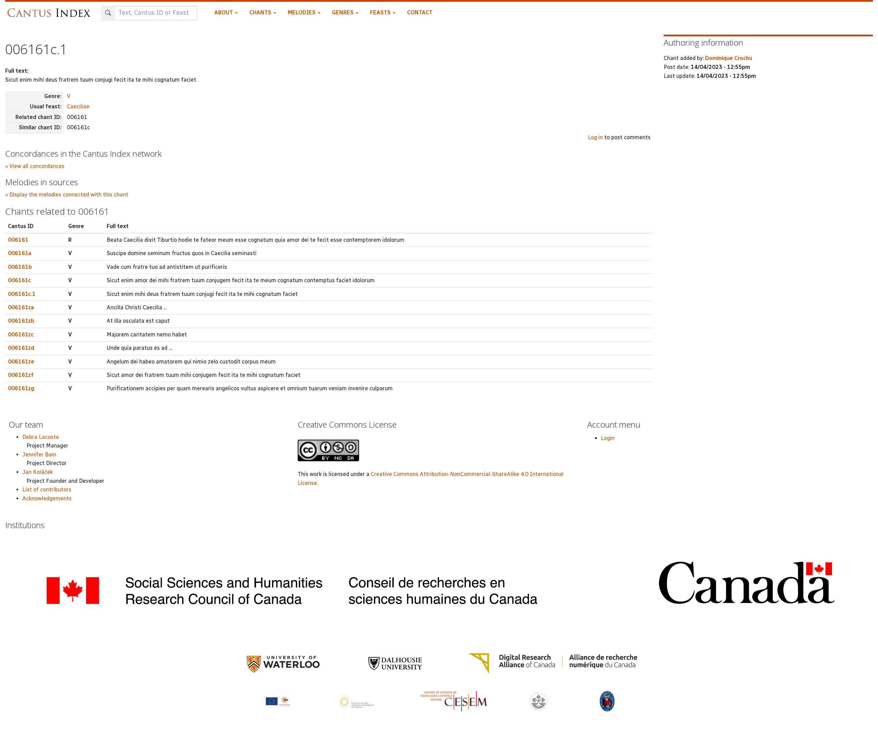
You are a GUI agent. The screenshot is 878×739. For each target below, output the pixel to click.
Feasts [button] (381, 12)
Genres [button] (343, 12)
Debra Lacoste (40, 437)
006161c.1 (22, 294)
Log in (595, 137)
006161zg (21, 388)
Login (608, 438)
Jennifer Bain (39, 454)
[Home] (50, 9)
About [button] (224, 12)
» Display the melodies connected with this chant (66, 194)
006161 (18, 240)
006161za (21, 307)
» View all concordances (34, 166)
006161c (19, 280)
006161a (19, 253)
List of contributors (46, 489)
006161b (20, 267)
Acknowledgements (47, 498)
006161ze (21, 361)
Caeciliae (78, 106)
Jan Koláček (37, 472)
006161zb (21, 321)
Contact (419, 12)
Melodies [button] (302, 12)
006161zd (21, 348)
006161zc (21, 334)
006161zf (21, 375)
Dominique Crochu (728, 58)
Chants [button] (261, 12)
